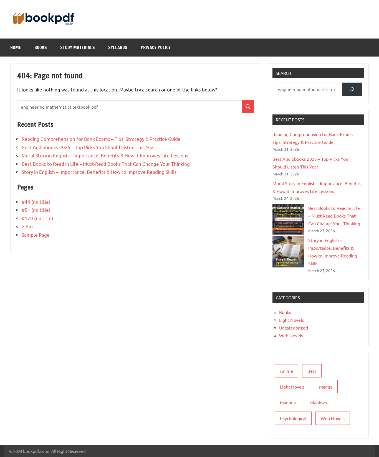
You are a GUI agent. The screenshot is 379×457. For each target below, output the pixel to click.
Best (311, 371)
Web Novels (291, 335)
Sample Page (36, 235)
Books (40, 47)
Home (15, 47)
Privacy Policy (156, 47)
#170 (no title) (37, 218)
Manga (325, 386)
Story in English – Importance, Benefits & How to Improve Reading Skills (99, 172)
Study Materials (77, 47)
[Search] (352, 89)
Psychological (293, 418)
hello (27, 226)
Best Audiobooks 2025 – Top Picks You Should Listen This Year (88, 147)
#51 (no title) (36, 210)
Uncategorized (293, 327)
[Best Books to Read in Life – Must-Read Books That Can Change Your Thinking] (288, 219)
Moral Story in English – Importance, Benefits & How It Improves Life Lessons (105, 155)
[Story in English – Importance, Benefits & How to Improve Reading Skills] (288, 251)
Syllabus (117, 47)
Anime (286, 371)
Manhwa (318, 402)
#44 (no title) (36, 202)
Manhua (288, 402)
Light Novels (291, 320)
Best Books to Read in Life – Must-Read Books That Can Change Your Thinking (106, 164)
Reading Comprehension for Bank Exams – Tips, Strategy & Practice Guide (101, 139)
